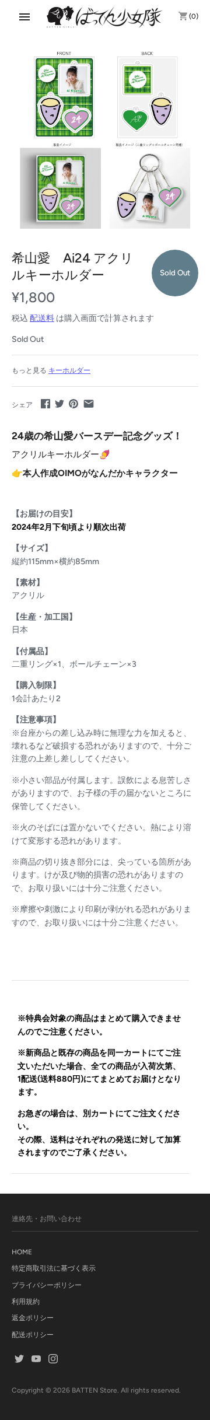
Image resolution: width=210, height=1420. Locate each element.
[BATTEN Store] (105, 17)
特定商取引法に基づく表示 (54, 1268)
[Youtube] (36, 1359)
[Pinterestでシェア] (73, 403)
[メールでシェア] (88, 403)
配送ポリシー (33, 1335)
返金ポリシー (33, 1318)
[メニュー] (24, 17)
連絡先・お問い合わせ (47, 1219)
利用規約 (26, 1301)
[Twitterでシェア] (59, 403)
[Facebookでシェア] (45, 403)
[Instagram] (53, 1359)
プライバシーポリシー (47, 1285)
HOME (22, 1252)
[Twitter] (19, 1359)
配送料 (42, 318)
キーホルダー (69, 370)
